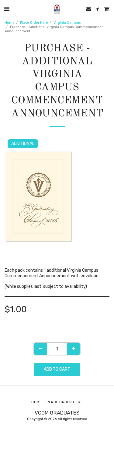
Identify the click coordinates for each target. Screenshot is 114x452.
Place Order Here (34, 23)
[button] (7, 9)
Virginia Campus (67, 23)
